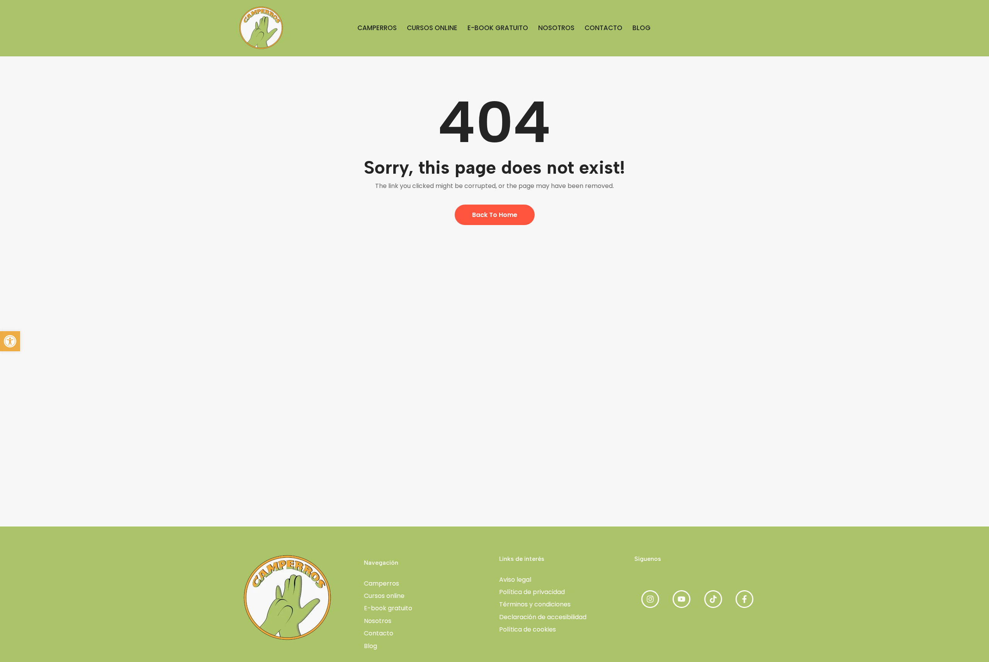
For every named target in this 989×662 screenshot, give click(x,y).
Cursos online (384, 595)
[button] (10, 341)
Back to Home (494, 214)
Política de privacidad (532, 592)
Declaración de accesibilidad (542, 617)
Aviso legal (515, 579)
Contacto (378, 633)
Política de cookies (527, 629)
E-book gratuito (388, 608)
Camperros (381, 583)
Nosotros (377, 620)
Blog (370, 646)
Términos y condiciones (535, 604)
